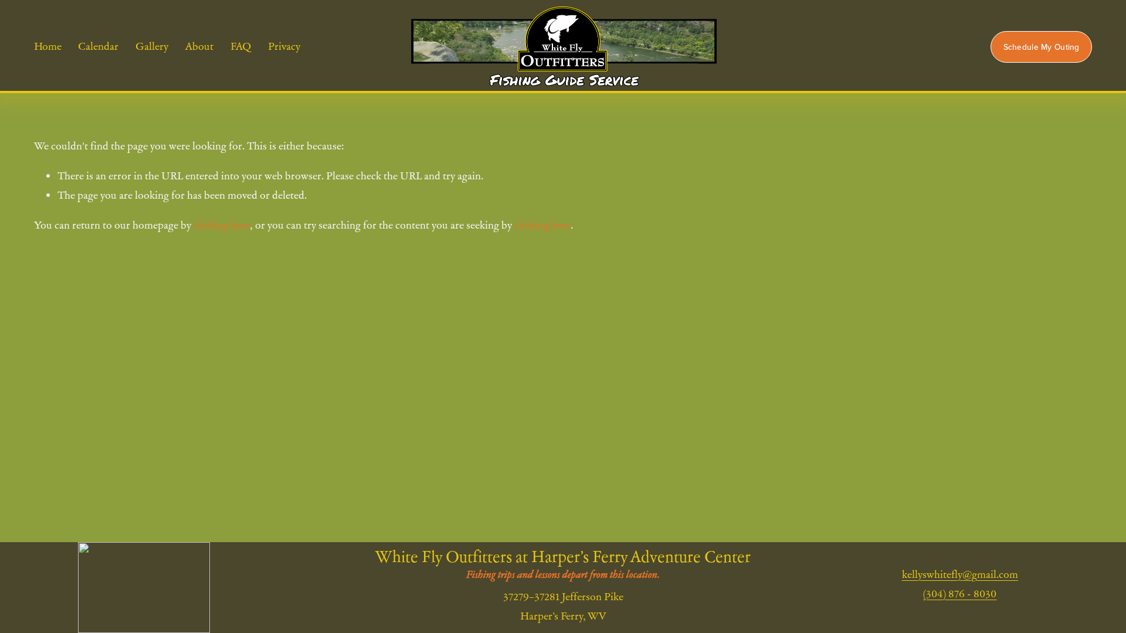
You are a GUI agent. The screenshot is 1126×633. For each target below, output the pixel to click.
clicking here (222, 224)
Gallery (151, 46)
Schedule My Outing (1041, 47)
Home (48, 46)
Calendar (98, 46)
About (199, 46)
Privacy (284, 46)
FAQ (240, 46)
